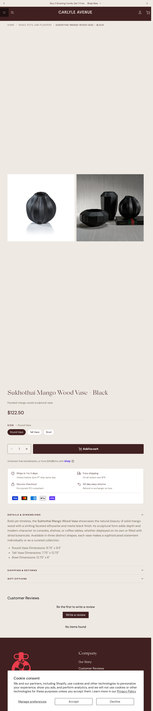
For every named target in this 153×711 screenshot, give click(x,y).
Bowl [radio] (48, 432)
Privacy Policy (126, 691)
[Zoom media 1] (41, 208)
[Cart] (148, 12)
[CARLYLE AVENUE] (21, 666)
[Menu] (4, 12)
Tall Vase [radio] (34, 432)
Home (10, 25)
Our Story (85, 662)
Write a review (75, 615)
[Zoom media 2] (110, 208)
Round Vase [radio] (16, 432)
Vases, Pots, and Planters (35, 25)
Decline (115, 702)
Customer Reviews (91, 668)
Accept (74, 702)
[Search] (12, 12)
